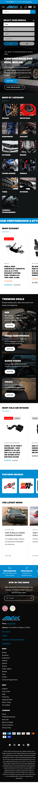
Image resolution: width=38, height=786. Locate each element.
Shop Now (10, 325)
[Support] (25, 7)
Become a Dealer (7, 722)
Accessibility (6, 643)
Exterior (6, 155)
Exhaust (24, 137)
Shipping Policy (7, 699)
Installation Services (8, 717)
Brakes (5, 118)
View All (5, 101)
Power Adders (8, 173)
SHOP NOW (9, 81)
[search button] (33, 12)
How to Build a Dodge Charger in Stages (15, 534)
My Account (6, 631)
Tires (4, 192)
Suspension (7, 137)
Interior (24, 192)
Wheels (23, 173)
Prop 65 (4, 635)
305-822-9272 (11, 623)
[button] (3, 7)
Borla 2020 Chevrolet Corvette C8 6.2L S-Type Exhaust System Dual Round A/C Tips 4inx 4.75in (14, 271)
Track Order (6, 691)
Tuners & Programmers (8, 211)
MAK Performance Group (14, 751)
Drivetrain (25, 118)
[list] (19, 486)
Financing (5, 697)
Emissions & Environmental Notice (13, 639)
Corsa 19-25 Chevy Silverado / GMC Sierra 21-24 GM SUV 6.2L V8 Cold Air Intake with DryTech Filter (13, 451)
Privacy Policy (6, 728)
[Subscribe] (31, 598)
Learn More (31, 1)
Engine (23, 155)
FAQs (3, 694)
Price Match (6, 705)
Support (4, 689)
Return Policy (6, 702)
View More (5, 232)
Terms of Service (7, 725)
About (4, 714)
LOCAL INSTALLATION (13, 87)
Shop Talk (5, 719)
